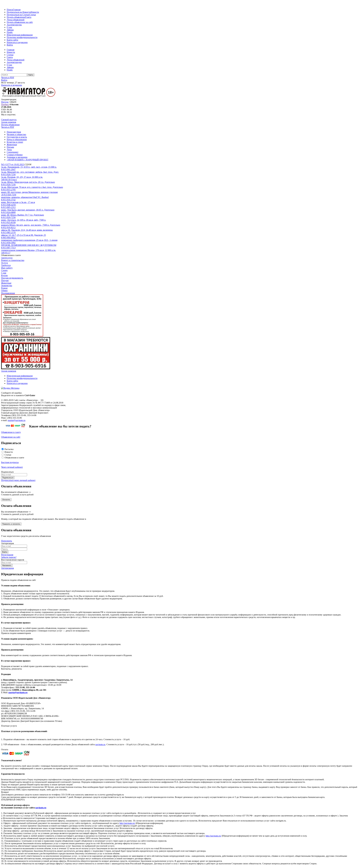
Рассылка (8, 449)
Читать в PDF (7, 77)
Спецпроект (12, 152)
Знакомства (6, 285)
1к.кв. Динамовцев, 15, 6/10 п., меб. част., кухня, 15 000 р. (29, 167)
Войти (10, 45)
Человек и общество (16, 134)
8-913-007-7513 (8, 247)
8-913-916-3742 (8, 200)
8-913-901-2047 (8, 169)
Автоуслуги (6, 258)
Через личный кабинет (12, 467)
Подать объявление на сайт (20, 22)
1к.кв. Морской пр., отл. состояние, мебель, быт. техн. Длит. (30, 172)
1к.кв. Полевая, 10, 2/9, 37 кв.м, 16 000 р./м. (22, 177)
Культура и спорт (15, 142)
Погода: (5, 102)
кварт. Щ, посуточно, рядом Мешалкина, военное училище (29, 192)
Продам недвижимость (12, 278)
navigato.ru (100, 744)
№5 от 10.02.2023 (13, 164)
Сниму (4, 270)
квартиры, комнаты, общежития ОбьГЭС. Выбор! (25, 197)
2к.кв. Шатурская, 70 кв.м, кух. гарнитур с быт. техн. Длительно (32, 187)
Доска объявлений (15, 19)
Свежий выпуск (9, 119)
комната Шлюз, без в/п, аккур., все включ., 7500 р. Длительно (30, 225)
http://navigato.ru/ (127, 823)
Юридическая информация (20, 35)
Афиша (10, 30)
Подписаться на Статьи (18, 14)
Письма (10, 147)
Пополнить (6, 541)
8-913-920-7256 (8, 174)
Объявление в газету (11, 432)
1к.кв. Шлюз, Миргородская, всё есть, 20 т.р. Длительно (28, 182)
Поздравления (8, 293)
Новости (35, 12)
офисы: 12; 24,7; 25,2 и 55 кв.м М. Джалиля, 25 (23, 235)
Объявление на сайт (10, 437)
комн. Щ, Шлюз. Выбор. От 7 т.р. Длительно (22, 215)
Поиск (10, 9)
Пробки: (5, 104)
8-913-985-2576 (8, 232)
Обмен (4, 290)
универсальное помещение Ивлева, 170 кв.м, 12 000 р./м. (28, 250)
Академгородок (14, 25)
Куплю (4, 275)
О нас (9, 27)
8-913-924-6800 (8, 212)
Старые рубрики (15, 154)
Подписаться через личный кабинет (18, 480)
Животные (12, 144)
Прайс (10, 32)
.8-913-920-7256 (8, 195)
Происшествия (14, 132)
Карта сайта (12, 40)
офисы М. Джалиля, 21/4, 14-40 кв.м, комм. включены (27, 230)
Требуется (6, 265)
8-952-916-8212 (8, 227)
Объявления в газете (14, 457)
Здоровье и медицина (17, 157)
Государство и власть (17, 137)
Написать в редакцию (17, 42)
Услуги (4, 263)
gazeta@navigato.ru (16, 420)
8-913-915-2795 (8, 189)
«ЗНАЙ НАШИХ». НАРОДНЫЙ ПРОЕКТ (27, 159)
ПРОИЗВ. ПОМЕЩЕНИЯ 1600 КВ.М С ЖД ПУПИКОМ (28, 245)
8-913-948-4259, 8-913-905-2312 (8, 206)
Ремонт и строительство (12, 260)
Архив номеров (8, 122)
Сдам (3, 273)
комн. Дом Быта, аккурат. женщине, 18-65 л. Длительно (27, 210)
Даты (9, 149)
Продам (5, 280)
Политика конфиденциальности (22, 37)
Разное (4, 288)
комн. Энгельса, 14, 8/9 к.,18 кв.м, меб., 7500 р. (23, 220)
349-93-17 (5, 253)
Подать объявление (16, 17)
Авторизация (7, 568)
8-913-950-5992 (8, 242)
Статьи (32, 14)
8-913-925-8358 (8, 222)
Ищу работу (7, 268)
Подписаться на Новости (19, 12)
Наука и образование (17, 139)
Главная (16, 9)
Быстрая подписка (10, 462)
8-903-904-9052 (8, 237)
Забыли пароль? (8, 557)
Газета (28, 17)
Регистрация (7, 555)
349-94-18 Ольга (9, 179)
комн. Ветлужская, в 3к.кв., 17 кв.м (18, 202)
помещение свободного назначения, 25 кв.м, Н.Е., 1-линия (29, 240)
